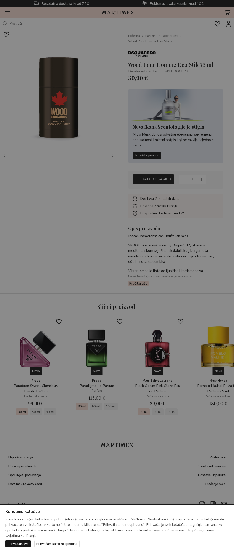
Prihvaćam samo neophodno (56, 544)
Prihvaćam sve (18, 544)
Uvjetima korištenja (20, 535)
